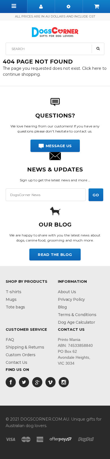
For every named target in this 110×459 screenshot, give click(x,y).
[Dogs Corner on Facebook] (11, 381)
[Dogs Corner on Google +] (37, 381)
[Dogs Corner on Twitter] (24, 381)
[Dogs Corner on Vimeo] (50, 381)
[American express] (40, 438)
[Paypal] (86, 438)
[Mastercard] (25, 438)
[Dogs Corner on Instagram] (64, 381)
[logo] (55, 31)
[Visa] (10, 438)
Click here (92, 68)
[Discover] (60, 438)
